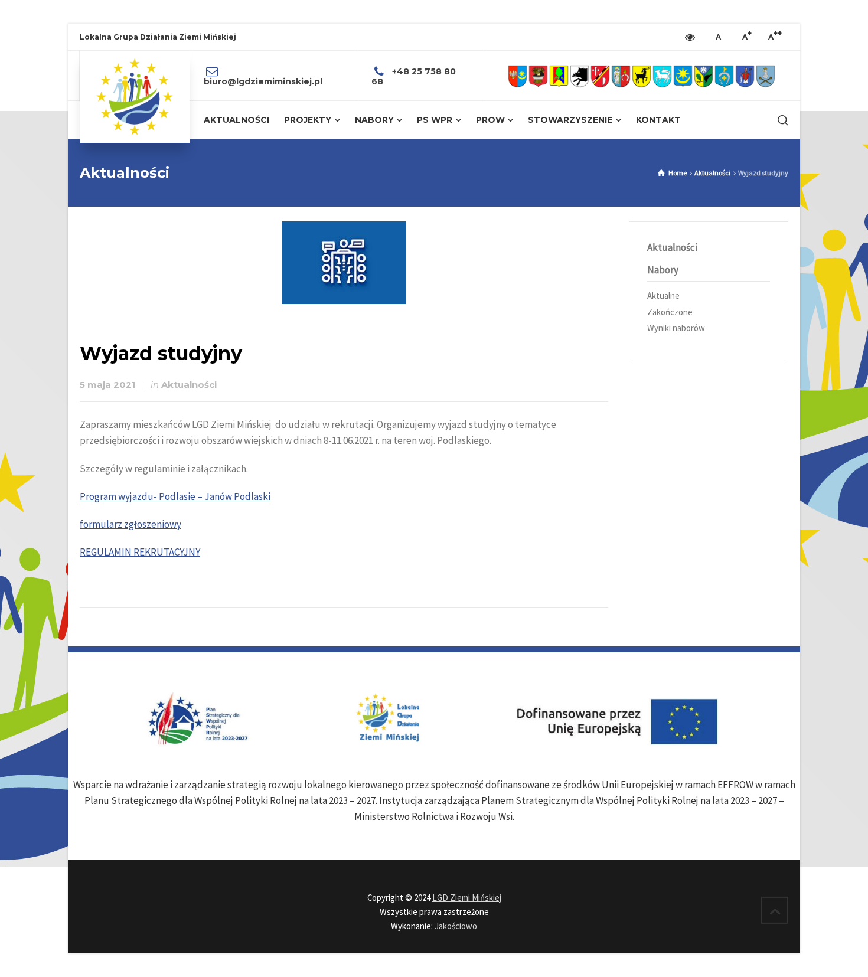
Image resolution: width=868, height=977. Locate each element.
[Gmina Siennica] (724, 76)
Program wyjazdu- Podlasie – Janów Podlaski (175, 496)
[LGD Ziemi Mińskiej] (135, 97)
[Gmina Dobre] (579, 76)
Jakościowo (456, 926)
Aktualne (663, 295)
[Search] (780, 120)
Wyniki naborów (676, 328)
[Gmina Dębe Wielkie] (559, 76)
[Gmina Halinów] (600, 76)
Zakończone (670, 312)
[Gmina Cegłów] (538, 76)
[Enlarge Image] (344, 262)
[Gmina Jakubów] (621, 76)
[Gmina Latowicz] (662, 76)
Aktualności (189, 385)
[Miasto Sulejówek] (765, 76)
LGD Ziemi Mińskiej (466, 897)
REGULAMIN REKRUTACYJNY (140, 551)
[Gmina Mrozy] (703, 76)
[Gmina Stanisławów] (745, 76)
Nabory (662, 269)
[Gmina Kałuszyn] (641, 76)
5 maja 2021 (108, 385)
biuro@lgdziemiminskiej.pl (263, 81)
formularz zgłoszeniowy (130, 524)
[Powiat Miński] (517, 76)
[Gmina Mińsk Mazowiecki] (683, 76)
